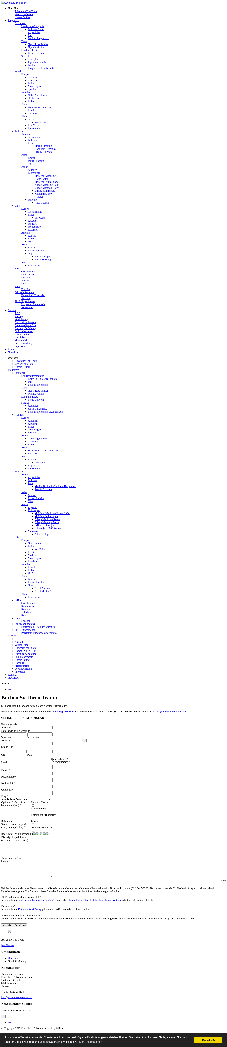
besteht (35, 821)
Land (4, 762)
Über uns (13, 958)
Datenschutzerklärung (29, 909)
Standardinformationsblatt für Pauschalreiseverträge (94, 900)
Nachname (33, 737)
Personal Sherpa (39, 802)
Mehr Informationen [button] (90, 1041)
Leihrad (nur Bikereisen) (44, 814)
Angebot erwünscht (41, 827)
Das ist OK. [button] (208, 1040)
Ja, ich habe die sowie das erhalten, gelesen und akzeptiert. (78, 900)
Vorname (6, 737)
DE (10, 689)
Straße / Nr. (7, 746)
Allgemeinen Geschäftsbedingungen (37, 900)
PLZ (29, 754)
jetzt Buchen (7, 945)
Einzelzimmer (38, 808)
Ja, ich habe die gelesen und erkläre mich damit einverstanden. (45, 909)
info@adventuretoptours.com (171, 711)
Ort (3, 754)
